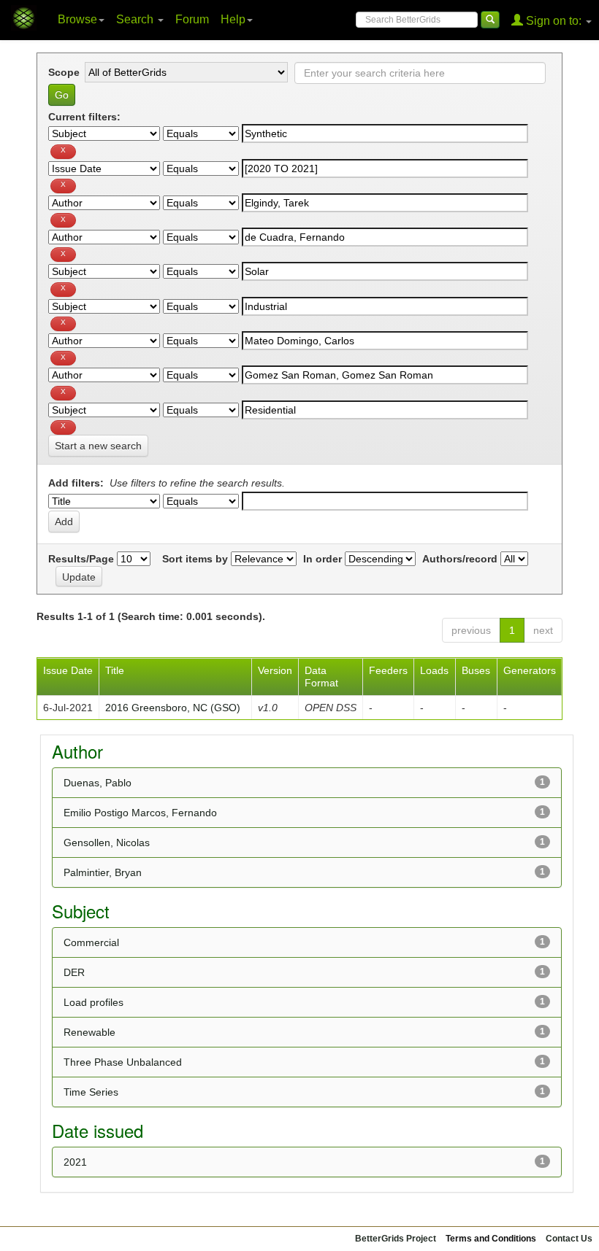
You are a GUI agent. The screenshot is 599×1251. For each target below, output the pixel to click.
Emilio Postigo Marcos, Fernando (140, 812)
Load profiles (93, 1002)
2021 (75, 1162)
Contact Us (569, 1238)
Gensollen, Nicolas (107, 842)
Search (136, 19)
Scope (64, 72)
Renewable (89, 1032)
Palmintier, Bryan (103, 872)
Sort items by (195, 559)
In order (322, 559)
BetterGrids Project (395, 1238)
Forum (192, 19)
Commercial (91, 942)
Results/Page (81, 559)
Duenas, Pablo (97, 783)
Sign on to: (553, 21)
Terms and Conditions (491, 1238)
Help (233, 19)
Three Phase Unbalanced (123, 1062)
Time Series (91, 1092)
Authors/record (459, 559)
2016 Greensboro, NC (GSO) (172, 707)
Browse (77, 19)
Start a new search (98, 446)
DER (74, 972)
